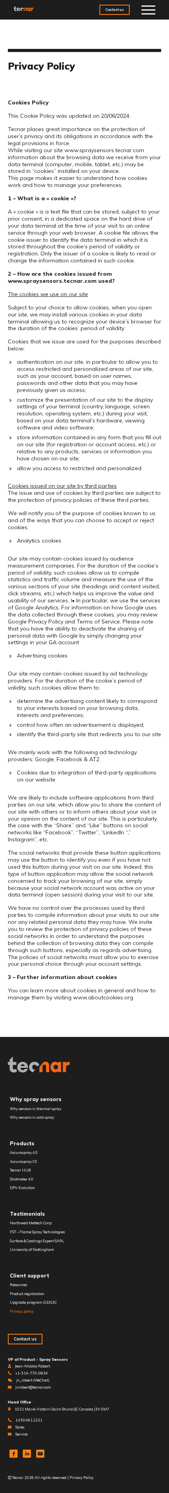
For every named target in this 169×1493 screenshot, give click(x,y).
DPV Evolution (22, 1188)
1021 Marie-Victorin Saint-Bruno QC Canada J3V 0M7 (62, 1409)
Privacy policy (22, 1311)
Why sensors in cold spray (32, 1117)
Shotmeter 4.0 (21, 1179)
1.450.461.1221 (28, 1420)
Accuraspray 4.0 (24, 1152)
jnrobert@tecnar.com (33, 1387)
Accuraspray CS (23, 1161)
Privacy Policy (82, 1477)
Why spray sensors (35, 1099)
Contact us (114, 9)
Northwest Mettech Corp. (31, 1223)
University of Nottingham (32, 1249)
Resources (18, 1285)
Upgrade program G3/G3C (33, 1302)
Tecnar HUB (20, 1170)
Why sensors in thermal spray (35, 1109)
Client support (29, 1275)
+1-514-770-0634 (31, 1373)
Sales (19, 1427)
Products (22, 1143)
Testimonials (27, 1214)
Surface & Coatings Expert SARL (37, 1241)
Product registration (27, 1294)
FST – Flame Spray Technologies (37, 1232)
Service (21, 1434)
